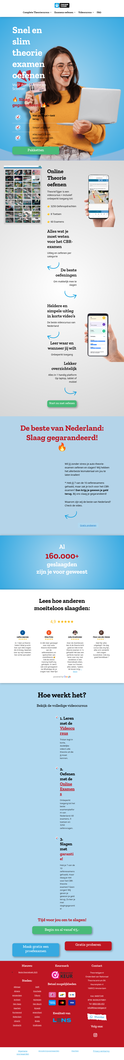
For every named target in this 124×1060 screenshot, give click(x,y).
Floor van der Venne (101, 637)
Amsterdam (17, 995)
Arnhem (17, 1000)
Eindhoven (37, 1025)
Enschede (37, 991)
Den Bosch (37, 1004)
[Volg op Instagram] (95, 1035)
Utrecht (17, 1021)
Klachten (75, 1051)
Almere (17, 991)
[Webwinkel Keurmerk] (62, 974)
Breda (37, 1021)
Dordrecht (17, 1025)
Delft (37, 987)
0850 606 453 (98, 1004)
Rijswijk (37, 1008)
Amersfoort (37, 1012)
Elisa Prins (49, 637)
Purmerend (17, 1012)
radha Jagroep (23, 637)
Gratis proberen (88, 525)
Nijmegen (37, 1000)
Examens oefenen (63, 12)
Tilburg (37, 995)
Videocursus (85, 12)
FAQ (99, 12)
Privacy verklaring (101, 1051)
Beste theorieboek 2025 (27, 972)
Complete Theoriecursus (36, 12)
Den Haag (17, 1004)
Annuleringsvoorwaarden (49, 1051)
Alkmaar (17, 987)
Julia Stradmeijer (75, 637)
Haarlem (17, 1008)
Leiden (37, 1017)
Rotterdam (17, 1017)
